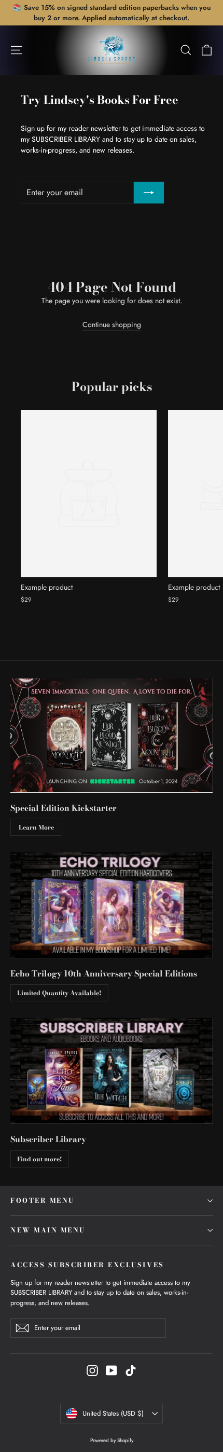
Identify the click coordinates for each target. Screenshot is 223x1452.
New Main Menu (48, 1230)
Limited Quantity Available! (59, 993)
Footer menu (42, 1200)
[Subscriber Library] (111, 1071)
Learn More (36, 827)
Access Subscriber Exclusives (87, 1264)
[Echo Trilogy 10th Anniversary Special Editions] (111, 905)
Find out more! (39, 1159)
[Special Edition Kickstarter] (111, 735)
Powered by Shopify (111, 1440)
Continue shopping (111, 324)
